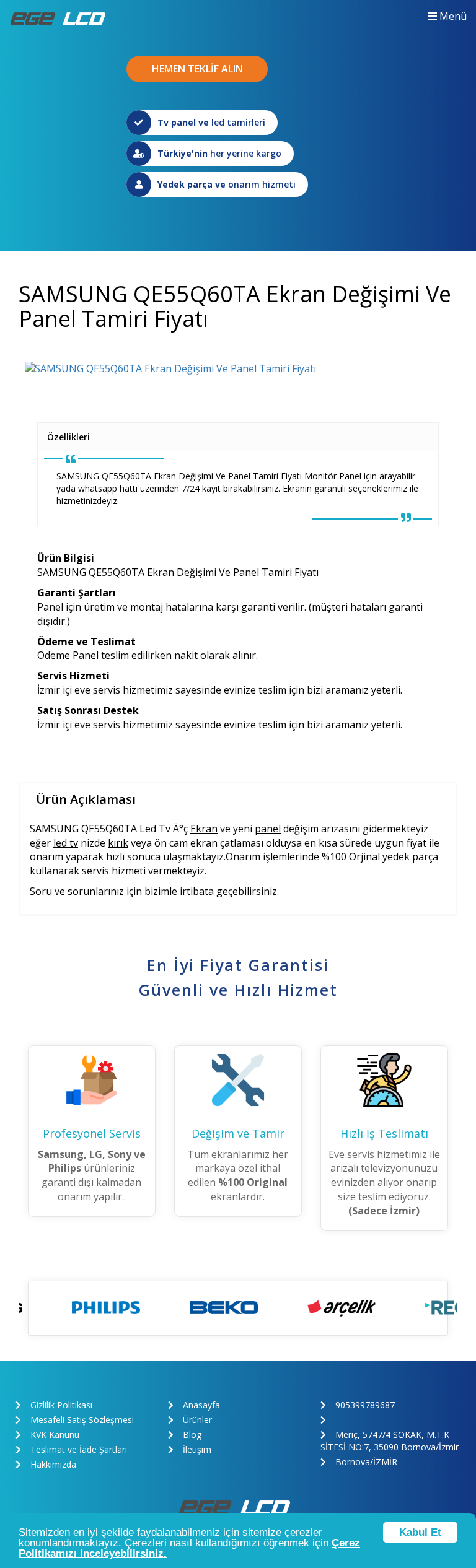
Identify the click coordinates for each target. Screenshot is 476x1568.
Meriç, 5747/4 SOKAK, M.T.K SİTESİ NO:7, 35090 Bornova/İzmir (389, 1441)
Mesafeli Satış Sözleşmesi (82, 1420)
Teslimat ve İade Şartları (78, 1449)
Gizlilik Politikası (61, 1405)
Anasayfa (201, 1405)
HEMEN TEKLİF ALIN (197, 69)
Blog (192, 1434)
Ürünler (197, 1420)
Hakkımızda (53, 1464)
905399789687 (365, 1405)
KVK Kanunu (54, 1434)
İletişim (197, 1449)
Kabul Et (420, 1532)
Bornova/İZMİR (366, 1462)
